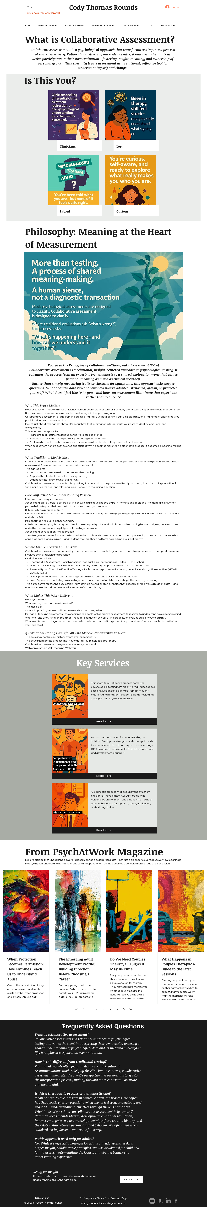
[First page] (76, 1009)
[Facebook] (176, 1201)
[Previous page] (83, 1009)
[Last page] (131, 1009)
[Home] (28, 7)
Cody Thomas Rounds (103, 7)
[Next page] (124, 1009)
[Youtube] (152, 1201)
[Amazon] (160, 1201)
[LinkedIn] (168, 1201)
